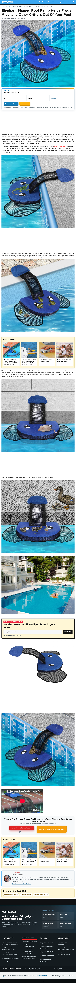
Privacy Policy (61, 947)
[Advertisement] (38, 122)
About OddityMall (44, 948)
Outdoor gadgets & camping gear (10, 951)
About (67, 2)
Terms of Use (61, 944)
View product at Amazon (11, 103)
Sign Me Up (67, 631)
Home (2, 6)
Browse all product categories (9, 961)
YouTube (55, 968)
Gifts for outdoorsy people (29, 956)
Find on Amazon (25, 103)
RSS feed (61, 968)
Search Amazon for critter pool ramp (51, 829)
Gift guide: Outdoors (26, 894)
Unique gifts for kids (27, 953)
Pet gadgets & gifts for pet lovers (10, 958)
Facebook (27, 968)
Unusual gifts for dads (27, 949)
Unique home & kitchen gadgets (10, 944)
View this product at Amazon (22, 828)
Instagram (48, 968)
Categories (51, 2)
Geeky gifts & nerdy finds (8, 949)
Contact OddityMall (62, 942)
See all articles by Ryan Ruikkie (21, 884)
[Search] (73, 1)
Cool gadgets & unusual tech (9, 942)
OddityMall (9, 912)
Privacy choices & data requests (66, 949)
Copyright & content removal (65, 951)
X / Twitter (34, 968)
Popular (61, 2)
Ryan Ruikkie (6, 18)
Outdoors (8, 6)
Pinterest (41, 968)
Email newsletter (69, 968)
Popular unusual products (47, 946)
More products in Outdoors (11, 894)
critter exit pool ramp (60, 146)
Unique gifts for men (27, 944)
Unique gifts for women (28, 946)
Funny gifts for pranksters (28, 958)
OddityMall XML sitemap (64, 954)
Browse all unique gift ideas (41, 894)
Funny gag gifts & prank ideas (9, 947)
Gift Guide (42, 2)
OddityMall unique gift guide (29, 941)
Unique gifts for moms (27, 951)
